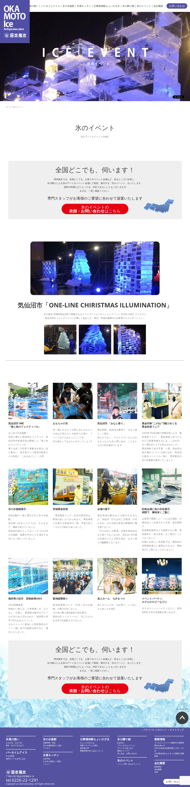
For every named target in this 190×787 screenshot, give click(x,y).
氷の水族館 (68, 6)
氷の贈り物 (128, 6)
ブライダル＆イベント (126, 745)
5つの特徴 (10, 756)
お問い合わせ (177, 6)
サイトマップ (177, 729)
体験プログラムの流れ (89, 745)
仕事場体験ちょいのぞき (107, 6)
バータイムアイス (50, 6)
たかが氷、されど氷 (14, 742)
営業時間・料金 (49, 742)
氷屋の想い (32, 6)
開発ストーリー (123, 751)
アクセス (46, 748)
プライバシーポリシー (155, 729)
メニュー (46, 764)
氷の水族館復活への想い (53, 745)
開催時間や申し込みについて (91, 751)
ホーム (8, 107)
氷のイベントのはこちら (95, 209)
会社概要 (158, 6)
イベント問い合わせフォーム (128, 764)
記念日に (120, 742)
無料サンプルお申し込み (16, 758)
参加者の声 (84, 748)
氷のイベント (144, 6)
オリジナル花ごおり (125, 748)
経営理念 (158, 766)
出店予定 (46, 758)
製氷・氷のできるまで (15, 745)
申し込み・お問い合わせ (127, 753)
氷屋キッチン (84, 6)
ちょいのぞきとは (87, 742)
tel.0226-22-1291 (22, 780)
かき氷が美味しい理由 (52, 761)
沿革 (156, 772)
